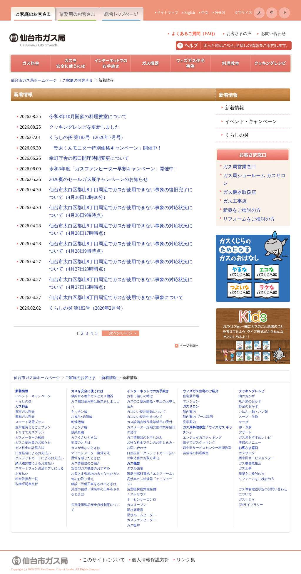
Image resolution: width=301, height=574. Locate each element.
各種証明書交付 (26, 484)
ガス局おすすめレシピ (255, 437)
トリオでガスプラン (29, 432)
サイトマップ (167, 13)
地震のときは (81, 442)
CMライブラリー (251, 504)
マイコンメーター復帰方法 (90, 453)
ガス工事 (245, 468)
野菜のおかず (248, 406)
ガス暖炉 (133, 525)
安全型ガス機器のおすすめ (90, 468)
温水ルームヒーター (141, 515)
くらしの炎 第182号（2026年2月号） (87, 308)
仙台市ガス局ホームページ (34, 80)
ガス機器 (133, 463)
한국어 (220, 13)
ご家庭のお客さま (77, 80)
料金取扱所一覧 (26, 479)
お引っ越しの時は (140, 396)
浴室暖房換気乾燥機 (141, 489)
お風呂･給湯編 (81, 416)
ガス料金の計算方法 (29, 447)
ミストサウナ (136, 494)
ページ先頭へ (189, 345)
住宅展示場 (191, 396)
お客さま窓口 (248, 447)
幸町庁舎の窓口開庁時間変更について (89, 158)
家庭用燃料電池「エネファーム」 (151, 473)
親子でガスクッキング (199, 442)
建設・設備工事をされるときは (93, 484)
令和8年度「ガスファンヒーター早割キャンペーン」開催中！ (113, 168)
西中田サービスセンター (256, 458)
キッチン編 (79, 411)
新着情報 (234, 107)
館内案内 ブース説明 (198, 416)
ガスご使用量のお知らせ (33, 442)
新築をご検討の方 (242, 210)
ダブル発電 (135, 468)
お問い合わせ (273, 33)
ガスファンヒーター (141, 520)
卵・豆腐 (245, 427)
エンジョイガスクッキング (202, 437)
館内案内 (189, 411)
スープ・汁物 (248, 416)
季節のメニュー (250, 442)
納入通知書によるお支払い (34, 463)
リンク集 (185, 559)
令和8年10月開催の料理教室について (88, 116)
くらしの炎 (237, 134)
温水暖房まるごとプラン (33, 427)
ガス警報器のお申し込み (145, 437)
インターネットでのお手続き (148, 391)
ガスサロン (191, 406)
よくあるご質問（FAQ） (194, 33)
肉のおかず (247, 396)
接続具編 (77, 432)
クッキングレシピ (252, 391)
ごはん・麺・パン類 (253, 411)
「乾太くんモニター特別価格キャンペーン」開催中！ (105, 147)
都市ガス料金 (25, 411)
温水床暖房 (135, 509)
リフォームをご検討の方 (249, 218)
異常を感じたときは (85, 458)
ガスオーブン (136, 504)
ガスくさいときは (84, 437)
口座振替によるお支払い (33, 453)
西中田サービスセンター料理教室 (207, 447)
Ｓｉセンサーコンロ (141, 499)
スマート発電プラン (29, 422)
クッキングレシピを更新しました (84, 127)
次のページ (120, 333)
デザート (245, 432)
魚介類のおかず (250, 401)
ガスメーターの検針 (29, 437)
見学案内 (189, 422)
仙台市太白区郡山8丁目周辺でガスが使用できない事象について (116, 297)
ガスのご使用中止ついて (145, 416)
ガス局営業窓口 (239, 166)
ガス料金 (21, 406)
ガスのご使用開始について (146, 411)
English (189, 13)
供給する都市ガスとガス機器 (92, 396)
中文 (204, 13)
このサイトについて (104, 559)
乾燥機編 (77, 422)
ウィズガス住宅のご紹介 (200, 391)
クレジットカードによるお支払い (39, 458)
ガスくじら (247, 499)
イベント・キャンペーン (251, 121)
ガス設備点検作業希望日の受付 (149, 422)
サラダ (243, 422)
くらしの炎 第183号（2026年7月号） (87, 137)
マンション (191, 401)
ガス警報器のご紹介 (85, 463)
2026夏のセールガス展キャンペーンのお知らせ (98, 179)
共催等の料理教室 (196, 453)
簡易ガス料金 (25, 416)
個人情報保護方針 (150, 559)
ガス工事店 (235, 201)
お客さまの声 (239, 33)
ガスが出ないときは (85, 447)
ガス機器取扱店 (239, 192)
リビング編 (79, 427)
